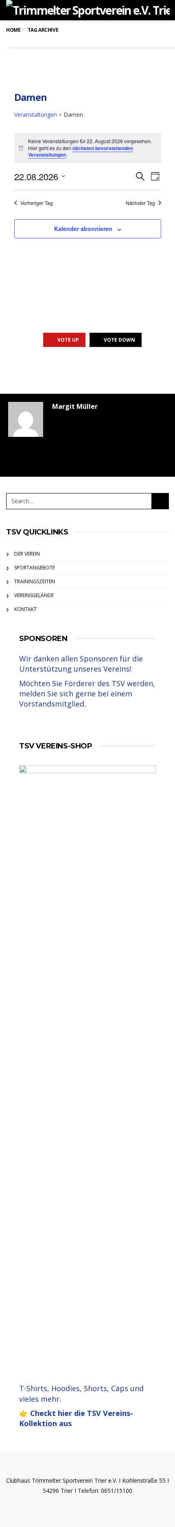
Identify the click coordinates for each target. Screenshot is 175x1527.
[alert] (87, 148)
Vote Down (119, 339)
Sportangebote (34, 567)
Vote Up (68, 339)
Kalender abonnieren (83, 229)
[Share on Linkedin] (131, 370)
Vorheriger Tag (36, 203)
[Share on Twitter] (64, 370)
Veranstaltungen (35, 114)
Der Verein (27, 553)
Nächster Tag (140, 203)
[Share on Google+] (86, 370)
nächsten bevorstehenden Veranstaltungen (80, 151)
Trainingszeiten (34, 581)
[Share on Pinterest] (109, 370)
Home (13, 29)
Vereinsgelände (34, 595)
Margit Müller (75, 406)
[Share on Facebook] (42, 370)
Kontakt (25, 609)
